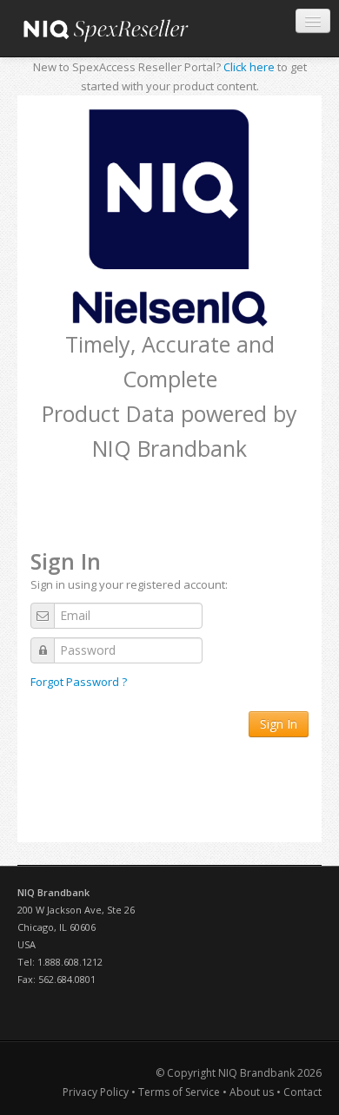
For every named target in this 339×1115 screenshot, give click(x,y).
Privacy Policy (97, 1092)
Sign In (278, 724)
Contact (302, 1092)
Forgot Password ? (78, 681)
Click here (249, 67)
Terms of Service (179, 1092)
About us (251, 1092)
